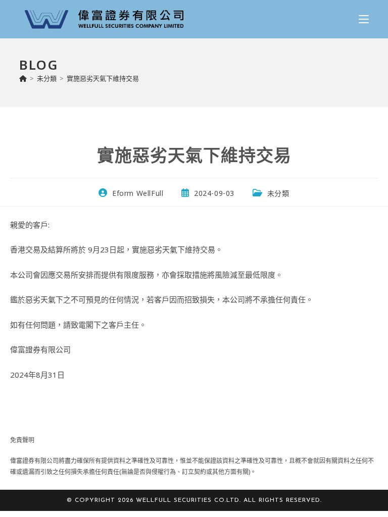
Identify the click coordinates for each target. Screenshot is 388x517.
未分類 (278, 193)
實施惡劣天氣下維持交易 (103, 78)
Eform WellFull (137, 193)
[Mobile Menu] (364, 19)
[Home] (23, 78)
